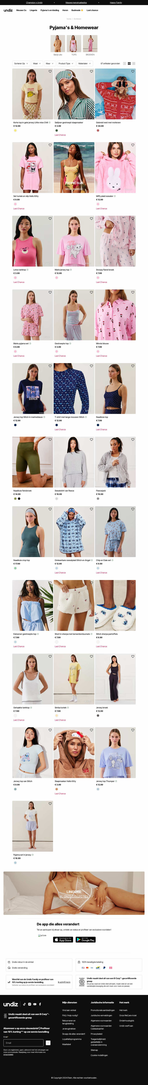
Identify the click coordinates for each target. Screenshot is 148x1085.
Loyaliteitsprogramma (71, 1039)
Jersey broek (102, 707)
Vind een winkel (69, 1010)
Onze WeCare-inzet (127, 1015)
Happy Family (116, 2)
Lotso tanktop (19, 270)
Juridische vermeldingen (101, 1015)
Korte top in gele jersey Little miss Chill (30, 122)
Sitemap (94, 1050)
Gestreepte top (62, 343)
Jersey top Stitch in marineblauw (28, 417)
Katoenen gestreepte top (25, 634)
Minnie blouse (102, 343)
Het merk (123, 1010)
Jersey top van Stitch (22, 781)
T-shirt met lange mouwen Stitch (70, 417)
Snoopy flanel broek (105, 270)
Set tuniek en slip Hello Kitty (25, 196)
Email (5, 1037)
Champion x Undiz (34, 2)
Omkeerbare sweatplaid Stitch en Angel (73, 560)
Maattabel (66, 1044)
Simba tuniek (61, 707)
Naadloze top (102, 417)
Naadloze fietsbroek (22, 490)
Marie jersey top (62, 270)
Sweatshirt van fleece (64, 490)
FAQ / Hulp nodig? (70, 1015)
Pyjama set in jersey (22, 855)
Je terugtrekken (69, 1028)
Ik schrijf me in (64, 982)
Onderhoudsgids (126, 1020)
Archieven (77, 19)
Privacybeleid (96, 1034)
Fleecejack (101, 490)
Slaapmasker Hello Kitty (65, 781)
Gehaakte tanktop (21, 707)
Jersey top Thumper (105, 781)
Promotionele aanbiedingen (103, 1010)
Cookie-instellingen (99, 1055)
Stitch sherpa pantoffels (107, 634)
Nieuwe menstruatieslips (76, 2)
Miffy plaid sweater (105, 196)
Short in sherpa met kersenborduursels (72, 634)
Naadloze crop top (21, 560)
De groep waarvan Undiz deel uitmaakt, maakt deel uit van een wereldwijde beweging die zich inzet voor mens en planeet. (110, 985)
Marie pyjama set (21, 343)
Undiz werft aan (126, 1026)
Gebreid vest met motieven (108, 122)
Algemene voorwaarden (101, 1020)
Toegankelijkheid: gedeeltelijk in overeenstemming (99, 1042)
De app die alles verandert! (73, 1034)
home (69, 19)
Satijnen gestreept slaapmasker (69, 122)
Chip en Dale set (103, 560)
